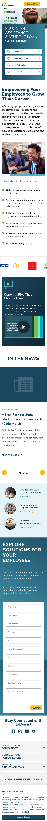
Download (24, 496)
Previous (4, 472)
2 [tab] (23, 473)
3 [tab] (27, 473)
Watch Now (24, 527)
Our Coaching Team (20, 58)
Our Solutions (17, 51)
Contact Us (32, 4)
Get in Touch (17, 72)
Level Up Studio (18, 65)
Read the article (12, 455)
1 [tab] (20, 473)
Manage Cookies (23, 817)
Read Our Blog (25, 512)
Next (42, 472)
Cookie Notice (27, 812)
